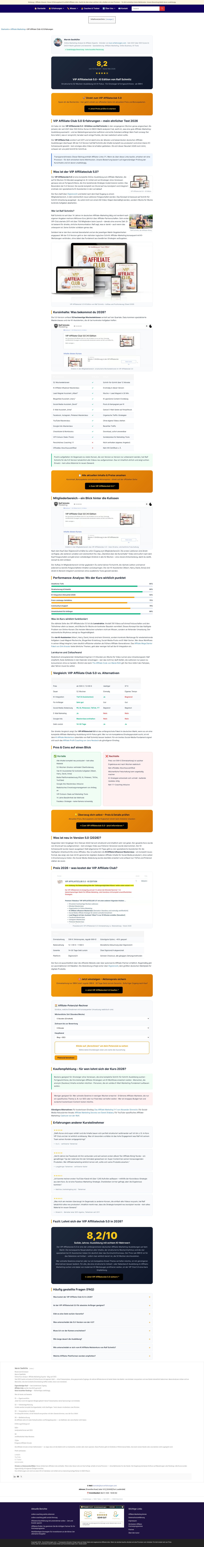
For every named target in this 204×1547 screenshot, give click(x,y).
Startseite (5, 29)
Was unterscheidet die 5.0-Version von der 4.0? (73, 1322)
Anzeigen (110, 19)
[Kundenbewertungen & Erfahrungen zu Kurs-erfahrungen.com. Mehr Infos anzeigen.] (102, 1506)
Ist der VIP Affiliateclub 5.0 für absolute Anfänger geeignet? (79, 1305)
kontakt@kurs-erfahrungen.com (105, 1486)
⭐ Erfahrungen (55, 8)
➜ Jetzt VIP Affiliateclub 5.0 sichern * (102, 1277)
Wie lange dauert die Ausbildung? (67, 1339)
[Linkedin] (15, 1476)
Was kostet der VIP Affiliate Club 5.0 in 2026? (73, 1297)
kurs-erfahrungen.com (117, 43)
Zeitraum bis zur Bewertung (66, 1024)
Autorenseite (19, 1462)
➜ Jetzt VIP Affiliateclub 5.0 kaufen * (102, 990)
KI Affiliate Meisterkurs (64, 737)
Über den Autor (133, 1533)
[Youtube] (18, 1476)
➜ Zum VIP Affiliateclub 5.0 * (102, 486)
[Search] (162, 8)
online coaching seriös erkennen (43, 1514)
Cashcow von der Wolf (70, 1116)
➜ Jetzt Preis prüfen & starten (102, 108)
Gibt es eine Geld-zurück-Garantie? (68, 1314)
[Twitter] (21, 1476)
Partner (131, 1529)
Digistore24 (72, 194)
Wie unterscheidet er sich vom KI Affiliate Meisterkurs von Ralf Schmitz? (84, 1347)
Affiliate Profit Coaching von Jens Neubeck (81, 740)
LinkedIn (17, 1455)
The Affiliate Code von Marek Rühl (106, 663)
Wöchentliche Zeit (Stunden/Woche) (70, 1014)
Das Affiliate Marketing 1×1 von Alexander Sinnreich (116, 1110)
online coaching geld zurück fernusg (44, 1517)
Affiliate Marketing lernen (137, 1514)
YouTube (18, 1457)
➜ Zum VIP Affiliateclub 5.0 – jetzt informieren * (102, 825)
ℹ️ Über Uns (108, 8)
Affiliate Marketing (18, 29)
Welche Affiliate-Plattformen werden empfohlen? (74, 1356)
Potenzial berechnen (65, 1058)
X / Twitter (18, 1459)
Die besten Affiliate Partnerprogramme (135, 1525)
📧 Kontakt (123, 8)
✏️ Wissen (71, 8)
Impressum (132, 1521)
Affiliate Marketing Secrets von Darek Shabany (94, 1112)
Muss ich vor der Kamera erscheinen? (69, 1331)
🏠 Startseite (40, 8)
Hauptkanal (59, 1033)
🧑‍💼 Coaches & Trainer (90, 8)
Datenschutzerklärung (136, 1517)
